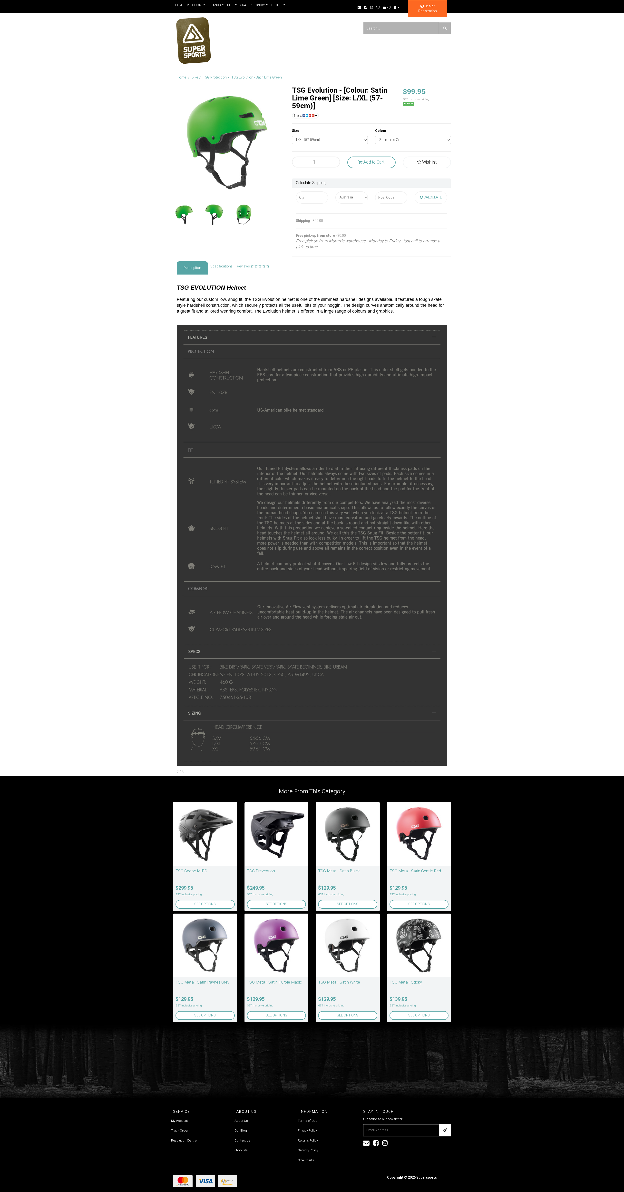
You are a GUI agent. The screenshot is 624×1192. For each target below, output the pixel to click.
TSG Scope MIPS (191, 871)
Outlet (274, 5)
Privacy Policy (307, 1130)
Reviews (244, 266)
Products (194, 5)
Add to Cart (373, 162)
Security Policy (308, 1150)
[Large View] (184, 214)
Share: (298, 115)
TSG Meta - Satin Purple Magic (274, 982)
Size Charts (306, 1160)
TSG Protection (215, 77)
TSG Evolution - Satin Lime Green (256, 77)
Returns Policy (308, 1140)
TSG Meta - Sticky (406, 982)
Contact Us (242, 1140)
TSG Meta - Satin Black (339, 871)
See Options (205, 904)
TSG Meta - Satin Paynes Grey (202, 982)
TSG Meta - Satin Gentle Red (415, 871)
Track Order (179, 1130)
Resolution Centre (183, 1140)
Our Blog (240, 1130)
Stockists (241, 1150)
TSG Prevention (261, 871)
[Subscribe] (445, 1130)
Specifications (221, 266)
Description (192, 267)
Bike (229, 5)
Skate (243, 5)
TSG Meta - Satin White (339, 982)
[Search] (445, 28)
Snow (258, 5)
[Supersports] (193, 38)
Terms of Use (307, 1120)
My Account (179, 1120)
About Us (241, 1120)
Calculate (432, 197)
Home (179, 5)
